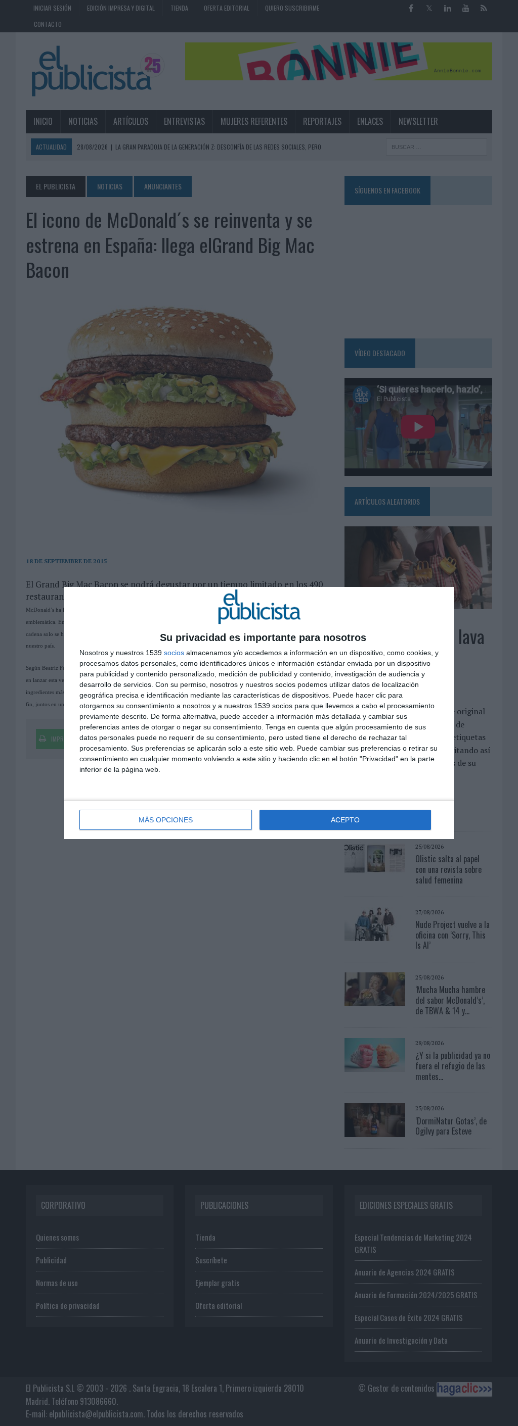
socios (174, 652)
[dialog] (259, 713)
